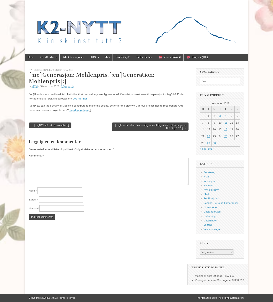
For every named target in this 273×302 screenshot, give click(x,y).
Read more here (79, 110)
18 (225, 129)
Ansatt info (46, 57)
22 (208, 136)
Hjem (31, 57)
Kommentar (36, 155)
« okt (203, 148)
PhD (107, 57)
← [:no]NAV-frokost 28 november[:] (50, 125)
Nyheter (34, 70)
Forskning (209, 172)
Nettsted (34, 208)
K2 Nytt (50, 298)
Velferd (208, 224)
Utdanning (210, 216)
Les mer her (80, 98)
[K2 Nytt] (136, 24)
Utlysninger (210, 220)
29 (208, 143)
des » (211, 148)
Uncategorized (212, 211)
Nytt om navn (211, 189)
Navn (33, 190)
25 (225, 136)
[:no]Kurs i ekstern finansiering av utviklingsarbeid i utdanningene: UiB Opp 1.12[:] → (150, 127)
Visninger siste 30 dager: (210, 275)
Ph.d (206, 194)
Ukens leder (211, 207)
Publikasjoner (211, 198)
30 (214, 143)
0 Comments (67, 86)
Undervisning (144, 57)
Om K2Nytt (123, 57)
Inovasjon (209, 180)
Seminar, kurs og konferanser (56, 70)
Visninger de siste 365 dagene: (213, 280)
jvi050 (35, 86)
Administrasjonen (73, 57)
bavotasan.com (236, 298)
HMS (93, 57)
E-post (33, 199)
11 (226, 122)
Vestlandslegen (212, 229)
